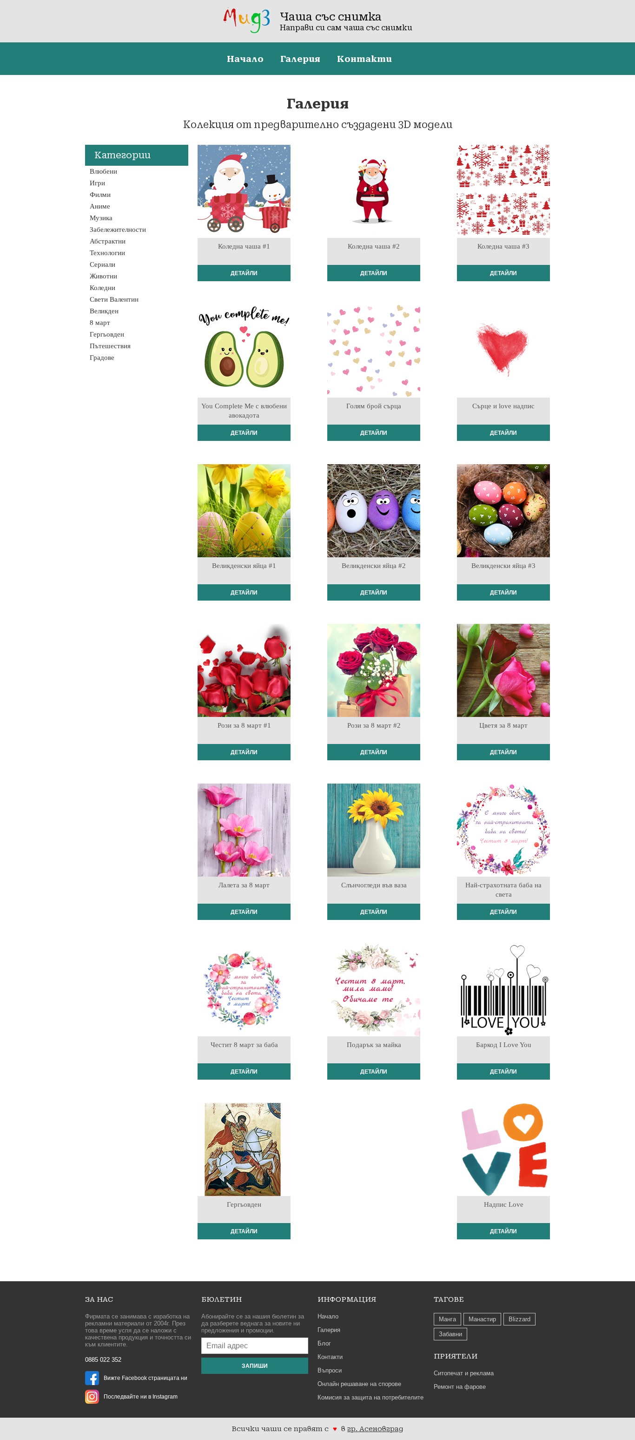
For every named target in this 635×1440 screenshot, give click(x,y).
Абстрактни (108, 241)
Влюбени (103, 171)
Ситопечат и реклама (464, 1373)
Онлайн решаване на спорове (359, 1383)
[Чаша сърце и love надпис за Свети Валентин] (503, 395)
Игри (97, 183)
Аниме (100, 206)
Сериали (102, 264)
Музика (101, 218)
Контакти (364, 59)
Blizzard (519, 1319)
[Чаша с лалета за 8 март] (244, 874)
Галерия (300, 59)
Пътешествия (110, 346)
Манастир (482, 1319)
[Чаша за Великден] (244, 555)
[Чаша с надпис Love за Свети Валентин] (503, 1193)
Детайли (244, 273)
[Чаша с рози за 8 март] (244, 714)
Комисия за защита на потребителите (370, 1397)
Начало (245, 59)
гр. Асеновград (375, 1429)
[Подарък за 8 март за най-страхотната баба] (244, 1034)
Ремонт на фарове (460, 1386)
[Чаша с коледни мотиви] (503, 235)
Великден (104, 311)
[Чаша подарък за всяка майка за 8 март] (373, 1034)
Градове (102, 357)
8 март (100, 322)
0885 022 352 (103, 1359)
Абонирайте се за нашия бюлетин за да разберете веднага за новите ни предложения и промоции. (252, 1323)
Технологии (107, 253)
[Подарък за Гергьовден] (244, 1193)
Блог (324, 1343)
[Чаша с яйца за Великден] (373, 555)
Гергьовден (107, 334)
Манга (447, 1319)
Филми (100, 194)
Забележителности (118, 229)
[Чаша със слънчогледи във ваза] (373, 874)
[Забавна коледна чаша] (244, 235)
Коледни (102, 287)
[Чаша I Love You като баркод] (503, 1034)
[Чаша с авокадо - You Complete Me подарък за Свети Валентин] (244, 395)
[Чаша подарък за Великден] (503, 555)
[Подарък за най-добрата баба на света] (503, 874)
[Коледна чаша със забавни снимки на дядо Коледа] (373, 235)
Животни (103, 276)
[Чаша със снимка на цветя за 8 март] (503, 714)
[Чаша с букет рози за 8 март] (373, 714)
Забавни (450, 1334)
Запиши (255, 1366)
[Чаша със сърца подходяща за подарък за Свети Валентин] (373, 395)
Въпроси (330, 1370)
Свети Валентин (114, 299)
